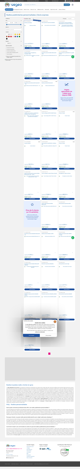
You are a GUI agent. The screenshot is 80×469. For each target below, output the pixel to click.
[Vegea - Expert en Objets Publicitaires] (13, 6)
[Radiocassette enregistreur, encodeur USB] (32, 63)
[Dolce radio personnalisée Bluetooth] (49, 213)
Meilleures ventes (40, 9)
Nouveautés (47, 9)
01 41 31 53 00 (10, 454)
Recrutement (29, 450)
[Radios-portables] (32, 32)
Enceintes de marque (10, 47)
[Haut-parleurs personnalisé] (67, 213)
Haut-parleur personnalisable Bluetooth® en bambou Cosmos (66, 23)
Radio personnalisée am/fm (48, 233)
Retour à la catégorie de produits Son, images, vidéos (14, 57)
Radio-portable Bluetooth (47, 82)
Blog (27, 453)
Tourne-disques (9, 54)
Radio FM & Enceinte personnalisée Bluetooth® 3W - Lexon (32, 174)
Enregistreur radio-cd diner (65, 173)
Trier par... (65, 18)
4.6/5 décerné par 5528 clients (34, 0)
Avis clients (29, 452)
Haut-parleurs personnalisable (48, 22)
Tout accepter (31, 335)
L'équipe (46, 0)
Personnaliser (48, 335)
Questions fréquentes (30, 456)
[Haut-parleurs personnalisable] (49, 32)
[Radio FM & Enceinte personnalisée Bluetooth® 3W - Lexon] (32, 183)
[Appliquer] (16, 22)
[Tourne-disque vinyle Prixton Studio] (49, 183)
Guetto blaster (27, 143)
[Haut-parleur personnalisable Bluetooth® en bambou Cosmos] (67, 32)
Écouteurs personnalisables (48, 263)
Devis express (49, 48)
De (6, 22)
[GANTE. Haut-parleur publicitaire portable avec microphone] (32, 123)
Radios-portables (28, 22)
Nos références (29, 449)
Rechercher (67, 4)
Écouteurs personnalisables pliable (49, 293)
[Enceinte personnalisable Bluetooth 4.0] (32, 243)
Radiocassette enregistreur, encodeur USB (30, 53)
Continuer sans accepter (28, 320)
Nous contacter (29, 457)
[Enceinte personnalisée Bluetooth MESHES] (32, 274)
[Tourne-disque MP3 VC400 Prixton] (49, 123)
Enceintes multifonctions (11, 50)
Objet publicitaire (8, 9)
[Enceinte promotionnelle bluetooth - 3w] (32, 93)
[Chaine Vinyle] (67, 123)
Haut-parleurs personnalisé (65, 203)
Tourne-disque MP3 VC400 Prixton (49, 113)
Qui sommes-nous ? (55, 0)
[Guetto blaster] (32, 153)
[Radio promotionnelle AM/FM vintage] (67, 243)
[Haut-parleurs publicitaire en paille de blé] (67, 63)
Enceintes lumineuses (10, 49)
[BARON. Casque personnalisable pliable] (32, 304)
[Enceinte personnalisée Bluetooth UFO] (49, 63)
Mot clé (7, 27)
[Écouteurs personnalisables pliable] (49, 304)
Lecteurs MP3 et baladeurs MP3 (12, 52)
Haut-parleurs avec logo (64, 263)
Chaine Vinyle (62, 113)
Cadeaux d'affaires (62, 9)
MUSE (9, 43)
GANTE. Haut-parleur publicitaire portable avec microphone (31, 114)
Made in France (26, 9)
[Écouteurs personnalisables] (49, 274)
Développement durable (18, 9)
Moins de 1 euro (33, 9)
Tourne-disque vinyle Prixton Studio (49, 173)
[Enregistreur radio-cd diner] (67, 183)
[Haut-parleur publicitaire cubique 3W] (49, 153)
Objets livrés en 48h (53, 9)
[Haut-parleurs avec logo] (67, 274)
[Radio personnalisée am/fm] (49, 243)
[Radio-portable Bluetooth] (49, 93)
